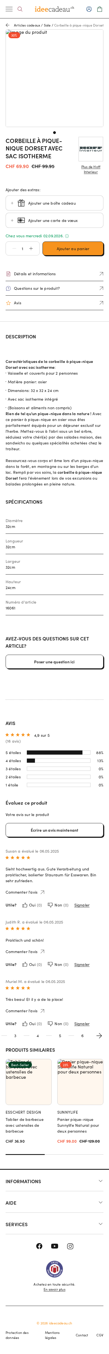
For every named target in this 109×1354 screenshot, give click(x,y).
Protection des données (17, 1335)
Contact (82, 1335)
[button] (11, 248)
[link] (54, 78)
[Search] (20, 9)
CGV (99, 1335)
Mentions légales (52, 1335)
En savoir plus (54, 1289)
